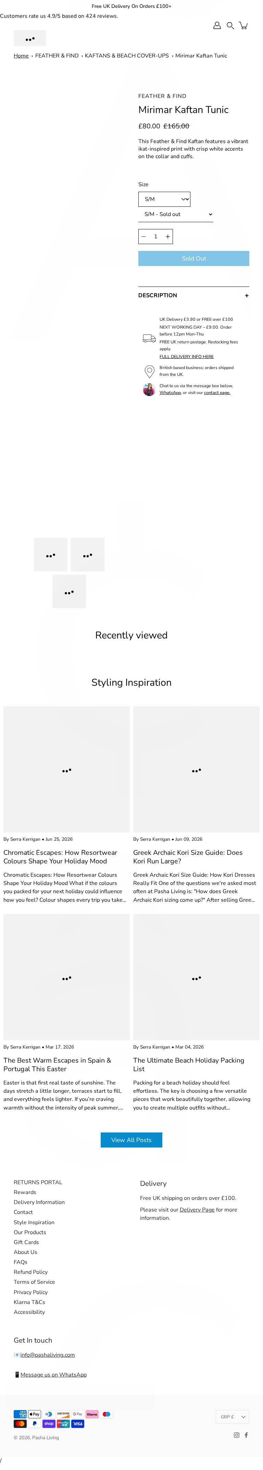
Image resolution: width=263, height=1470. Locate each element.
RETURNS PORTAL (38, 1182)
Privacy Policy (31, 1292)
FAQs (20, 1262)
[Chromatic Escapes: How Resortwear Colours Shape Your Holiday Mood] (66, 769)
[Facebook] (246, 1435)
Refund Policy (31, 1272)
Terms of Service (34, 1282)
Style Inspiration (34, 1222)
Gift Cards (26, 1242)
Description (157, 295)
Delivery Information (39, 1202)
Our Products (30, 1232)
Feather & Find (162, 96)
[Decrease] (143, 236)
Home (21, 56)
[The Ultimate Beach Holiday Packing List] (196, 977)
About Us (25, 1252)
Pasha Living (45, 1437)
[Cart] (243, 25)
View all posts (131, 1140)
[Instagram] (237, 1435)
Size (143, 184)
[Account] (217, 25)
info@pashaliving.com (48, 1355)
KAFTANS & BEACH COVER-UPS (127, 56)
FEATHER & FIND (57, 56)
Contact (23, 1212)
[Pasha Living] (30, 38)
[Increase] (168, 236)
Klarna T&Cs (29, 1302)
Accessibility (29, 1312)
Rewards (25, 1192)
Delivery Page (197, 1210)
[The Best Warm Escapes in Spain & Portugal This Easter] (66, 977)
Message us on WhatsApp (54, 1375)
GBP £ (227, 1417)
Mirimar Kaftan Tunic (201, 56)
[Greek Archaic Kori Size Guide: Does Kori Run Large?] (196, 769)
